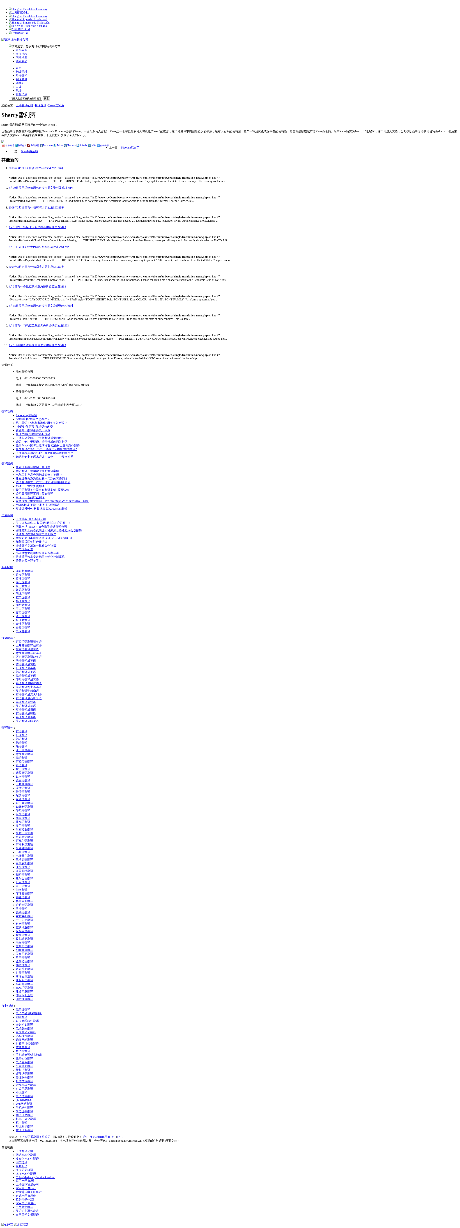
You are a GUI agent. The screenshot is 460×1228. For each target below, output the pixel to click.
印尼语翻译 (23, 810)
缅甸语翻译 (23, 818)
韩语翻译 (21, 738)
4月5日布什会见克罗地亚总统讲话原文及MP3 (37, 286)
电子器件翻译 (24, 1062)
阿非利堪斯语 (24, 844)
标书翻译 (21, 1122)
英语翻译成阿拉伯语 (29, 683)
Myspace (71, 145)
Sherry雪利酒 (56, 105)
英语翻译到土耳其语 (29, 687)
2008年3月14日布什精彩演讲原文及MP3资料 (37, 266)
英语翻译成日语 (26, 709)
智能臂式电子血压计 (29, 1192)
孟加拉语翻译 (24, 961)
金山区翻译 (23, 616)
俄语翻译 (21, 757)
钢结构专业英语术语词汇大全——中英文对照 (44, 456)
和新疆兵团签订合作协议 (31, 541)
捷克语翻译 (23, 821)
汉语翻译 (21, 908)
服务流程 (21, 53)
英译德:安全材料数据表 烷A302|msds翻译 (41, 508)
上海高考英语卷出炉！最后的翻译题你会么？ (44, 453)
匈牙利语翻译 (24, 806)
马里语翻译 (23, 957)
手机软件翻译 (24, 1107)
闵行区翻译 (23, 604)
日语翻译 (21, 735)
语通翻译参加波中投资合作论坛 (36, 545)
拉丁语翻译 (23, 769)
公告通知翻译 (24, 1066)
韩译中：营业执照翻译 (30, 486)
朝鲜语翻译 (23, 874)
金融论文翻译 (24, 1024)
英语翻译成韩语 (26, 713)
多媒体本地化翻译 (27, 1158)
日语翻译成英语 (26, 668)
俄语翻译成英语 (26, 675)
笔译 (19, 90)
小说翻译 (21, 1092)
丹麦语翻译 (23, 882)
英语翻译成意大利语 (29, 694)
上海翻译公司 (24, 105)
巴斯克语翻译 (24, 859)
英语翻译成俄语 (26, 717)
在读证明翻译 (24, 1130)
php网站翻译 (24, 1100)
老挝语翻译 (23, 942)
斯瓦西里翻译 (24, 980)
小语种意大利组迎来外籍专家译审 (37, 553)
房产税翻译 (23, 1051)
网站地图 (21, 57)
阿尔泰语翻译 (24, 836)
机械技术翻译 (24, 1081)
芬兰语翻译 (23, 897)
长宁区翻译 (23, 586)
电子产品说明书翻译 (29, 1013)
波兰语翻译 (23, 825)
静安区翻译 (23, 574)
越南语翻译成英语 (27, 649)
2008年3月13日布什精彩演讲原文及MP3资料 (37, 207)
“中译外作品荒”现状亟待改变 (34, 426)
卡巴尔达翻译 (24, 919)
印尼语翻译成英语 (27, 679)
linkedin (84, 145)
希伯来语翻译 (24, 803)
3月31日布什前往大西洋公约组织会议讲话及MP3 (39, 247)
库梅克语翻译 (24, 931)
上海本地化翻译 (26, 1173)
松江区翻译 (23, 620)
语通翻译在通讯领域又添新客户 (36, 534)
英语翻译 (21, 731)
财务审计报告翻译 (27, 1043)
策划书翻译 (23, 1069)
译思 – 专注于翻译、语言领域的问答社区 (42, 441)
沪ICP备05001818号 (95, 1136)
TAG (120, 1136)
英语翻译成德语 (26, 705)
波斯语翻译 (23, 787)
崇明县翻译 (23, 631)
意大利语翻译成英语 (29, 653)
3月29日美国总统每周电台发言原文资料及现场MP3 (41, 187)
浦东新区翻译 (24, 571)
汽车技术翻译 (24, 1035)
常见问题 (21, 50)
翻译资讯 (40, 105)
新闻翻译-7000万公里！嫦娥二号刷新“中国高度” (46, 449)
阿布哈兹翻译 (24, 829)
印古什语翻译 (24, 999)
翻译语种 (21, 71)
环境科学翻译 (24, 1126)
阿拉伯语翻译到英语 (29, 641)
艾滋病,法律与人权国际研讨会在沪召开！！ (43, 522)
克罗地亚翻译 (24, 927)
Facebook (48, 145)
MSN (93, 145)
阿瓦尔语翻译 (24, 840)
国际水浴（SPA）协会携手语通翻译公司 (41, 526)
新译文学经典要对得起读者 (33, 434)
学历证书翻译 (24, 1115)
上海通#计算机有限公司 (31, 519)
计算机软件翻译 (26, 1084)
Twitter (60, 145)
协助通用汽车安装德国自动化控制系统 (40, 556)
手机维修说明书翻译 (29, 1054)
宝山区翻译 (23, 608)
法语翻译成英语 (26, 660)
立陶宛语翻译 (24, 946)
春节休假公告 (24, 549)
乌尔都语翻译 (24, 984)
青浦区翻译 (23, 623)
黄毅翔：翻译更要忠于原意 (33, 430)
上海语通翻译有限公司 (36, 1136)
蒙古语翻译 (23, 780)
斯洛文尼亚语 (24, 976)
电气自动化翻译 (26, 1032)
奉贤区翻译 (23, 627)
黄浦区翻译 (23, 578)
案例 (7, 463)
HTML (112, 1136)
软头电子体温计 (26, 1199)
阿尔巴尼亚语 (24, 833)
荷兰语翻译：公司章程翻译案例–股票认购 (42, 489)
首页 (19, 67)
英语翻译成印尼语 (27, 720)
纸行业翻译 (23, 1009)
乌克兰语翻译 (24, 987)
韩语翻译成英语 (26, 671)
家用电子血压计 (26, 1180)
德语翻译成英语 (26, 664)
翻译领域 (21, 79)
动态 (7, 411)
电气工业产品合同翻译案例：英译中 (39, 474)
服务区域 (7, 567)
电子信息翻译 (24, 1096)
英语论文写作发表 (27, 1210)
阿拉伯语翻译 (24, 761)
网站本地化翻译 (26, 1154)
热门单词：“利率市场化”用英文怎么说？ (41, 422)
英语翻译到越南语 (27, 690)
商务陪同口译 (24, 1169)
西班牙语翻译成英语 (29, 656)
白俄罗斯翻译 (24, 863)
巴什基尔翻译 (24, 855)
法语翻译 (21, 746)
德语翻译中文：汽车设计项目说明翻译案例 (43, 482)
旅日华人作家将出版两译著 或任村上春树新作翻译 (48, 445)
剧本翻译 (21, 1017)
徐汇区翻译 (23, 582)
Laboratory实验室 (26, 415)
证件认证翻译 (24, 1073)
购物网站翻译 (24, 1039)
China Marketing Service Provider (35, 1177)
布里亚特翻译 (24, 870)
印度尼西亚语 (24, 995)
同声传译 (21, 1162)
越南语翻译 (23, 776)
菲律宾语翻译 (24, 893)
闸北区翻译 (23, 593)
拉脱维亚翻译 (24, 938)
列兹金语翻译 (24, 950)
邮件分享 (104, 145)
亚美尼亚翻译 (24, 991)
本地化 (20, 83)
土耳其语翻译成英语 (29, 645)
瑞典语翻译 (23, 795)
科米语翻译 (23, 923)
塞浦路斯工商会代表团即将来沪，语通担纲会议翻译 (49, 530)
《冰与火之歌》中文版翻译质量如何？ (40, 437)
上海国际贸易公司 (27, 1184)
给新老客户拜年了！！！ (31, 560)
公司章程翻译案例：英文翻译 (34, 493)
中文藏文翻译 (24, 1207)
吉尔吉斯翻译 (24, 916)
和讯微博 (35, 145)
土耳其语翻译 (24, 784)
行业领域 (7, 1005)
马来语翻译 (23, 814)
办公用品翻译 (24, 1088)
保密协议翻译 (24, 1058)
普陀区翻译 (23, 589)
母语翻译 (21, 75)
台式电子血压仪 (26, 1195)
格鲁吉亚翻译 (24, 901)
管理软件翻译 (24, 1077)
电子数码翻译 (24, 1028)
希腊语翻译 (23, 791)
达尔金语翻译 (24, 878)
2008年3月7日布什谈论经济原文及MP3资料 (36, 168)
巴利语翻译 (23, 852)
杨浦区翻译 (23, 601)
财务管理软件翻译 (27, 1020)
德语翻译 (21, 742)
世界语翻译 (23, 972)
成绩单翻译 (23, 1047)
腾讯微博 (22, 145)
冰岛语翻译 (23, 867)
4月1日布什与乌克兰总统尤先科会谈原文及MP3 (39, 325)
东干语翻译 (23, 886)
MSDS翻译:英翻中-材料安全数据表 (38, 504)
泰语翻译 (21, 765)
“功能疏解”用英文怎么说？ (33, 419)
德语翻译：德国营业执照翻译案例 (37, 470)
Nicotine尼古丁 (130, 147)
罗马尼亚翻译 (24, 953)
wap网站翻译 (24, 1103)
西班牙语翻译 (24, 750)
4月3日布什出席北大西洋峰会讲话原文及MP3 (37, 227)
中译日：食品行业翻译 (30, 497)
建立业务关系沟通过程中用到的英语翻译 (42, 478)
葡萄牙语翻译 (24, 772)
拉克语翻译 (23, 935)
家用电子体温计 (26, 1203)
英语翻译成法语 (26, 702)
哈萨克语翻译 (24, 904)
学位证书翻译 (24, 1111)
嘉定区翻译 (23, 612)
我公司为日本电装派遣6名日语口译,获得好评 (44, 537)
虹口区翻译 (23, 597)
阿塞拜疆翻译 (24, 848)
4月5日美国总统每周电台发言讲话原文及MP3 (37, 345)
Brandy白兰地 (29, 151)
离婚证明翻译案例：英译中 (33, 467)
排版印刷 (21, 94)
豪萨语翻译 (23, 912)
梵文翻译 (21, 889)
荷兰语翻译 (23, 799)
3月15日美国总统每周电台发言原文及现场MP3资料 (41, 305)
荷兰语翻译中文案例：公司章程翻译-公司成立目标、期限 (52, 501)
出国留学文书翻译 (27, 1214)
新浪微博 (9, 145)
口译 (19, 86)
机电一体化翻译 (26, 1118)
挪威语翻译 (23, 965)
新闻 (7, 515)
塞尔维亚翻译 (24, 968)
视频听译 (21, 1166)
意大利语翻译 (24, 754)
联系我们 (21, 61)
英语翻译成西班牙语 (29, 698)
